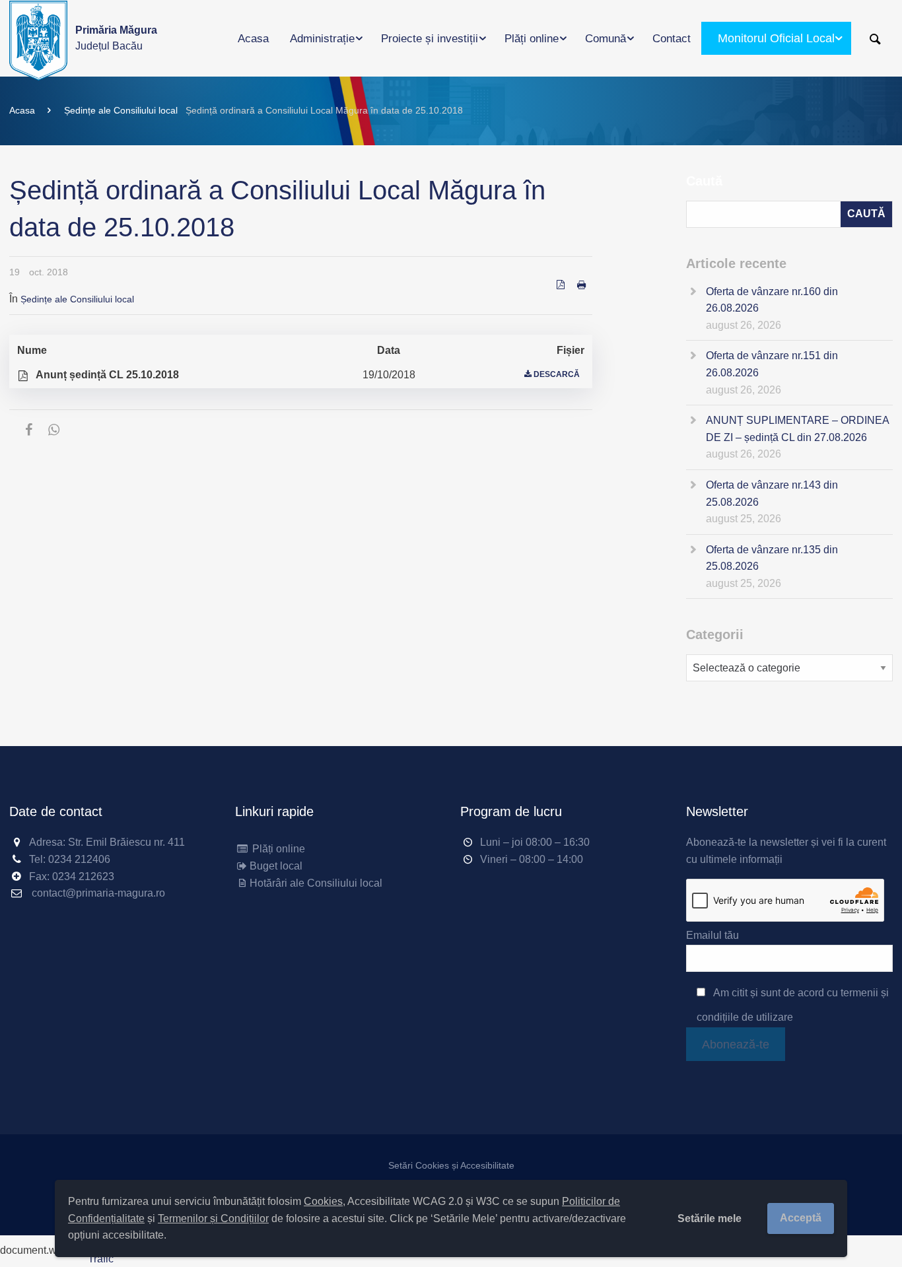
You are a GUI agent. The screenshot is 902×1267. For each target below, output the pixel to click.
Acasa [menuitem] (253, 38)
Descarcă (557, 374)
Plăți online (277, 848)
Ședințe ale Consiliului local (121, 110)
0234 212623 (83, 876)
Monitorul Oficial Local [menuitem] (776, 38)
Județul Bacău (116, 37)
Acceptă (800, 1217)
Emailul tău (712, 935)
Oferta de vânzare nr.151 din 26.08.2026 (772, 364)
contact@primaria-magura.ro (98, 893)
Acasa (22, 110)
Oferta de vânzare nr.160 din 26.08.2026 (772, 300)
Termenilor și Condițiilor (213, 1218)
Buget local (276, 866)
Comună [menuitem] (605, 38)
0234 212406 (79, 859)
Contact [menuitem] (671, 38)
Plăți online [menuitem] (531, 38)
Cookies (323, 1201)
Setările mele (709, 1218)
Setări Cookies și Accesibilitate (451, 1165)
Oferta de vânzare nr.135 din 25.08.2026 (772, 558)
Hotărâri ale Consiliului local (316, 883)
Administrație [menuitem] (322, 38)
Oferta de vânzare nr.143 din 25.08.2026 (772, 493)
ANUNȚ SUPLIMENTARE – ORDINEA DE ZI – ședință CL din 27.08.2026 (797, 429)
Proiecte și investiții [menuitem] (429, 38)
